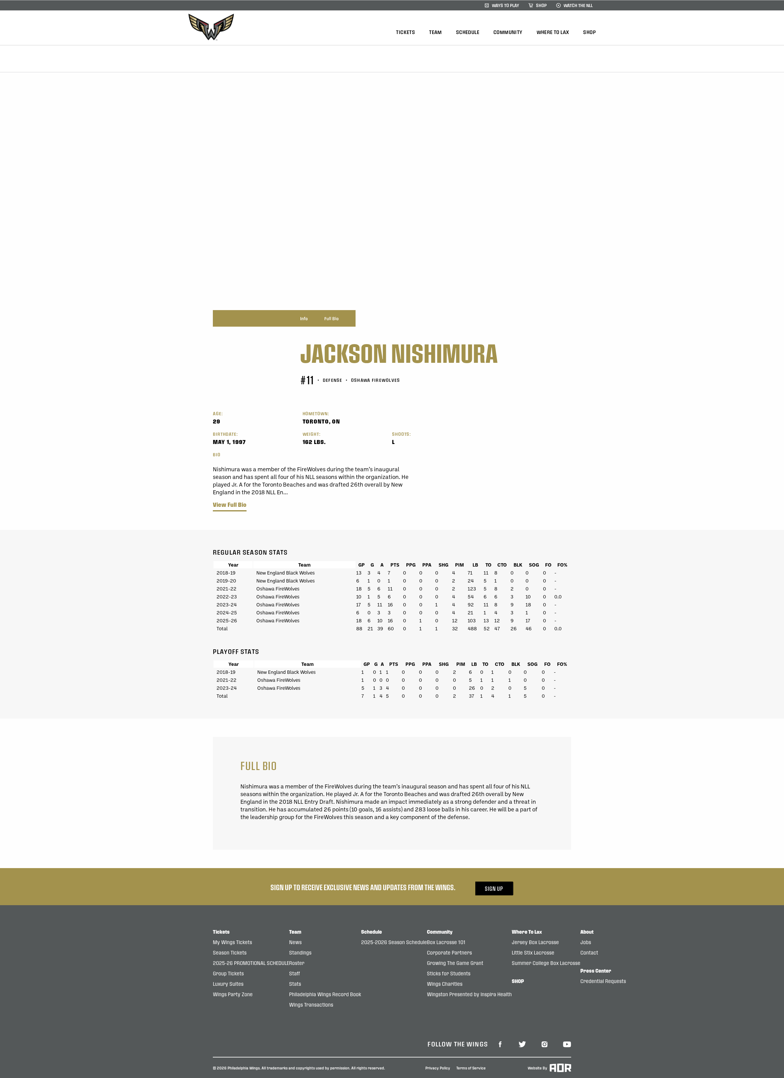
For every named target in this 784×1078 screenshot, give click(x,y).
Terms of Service (471, 1067)
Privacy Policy (437, 1067)
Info (304, 318)
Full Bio (331, 318)
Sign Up (494, 888)
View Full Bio (230, 505)
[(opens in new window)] (500, 1043)
